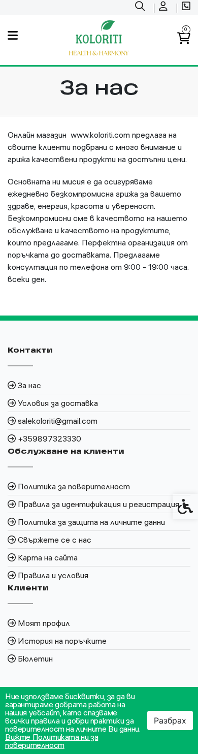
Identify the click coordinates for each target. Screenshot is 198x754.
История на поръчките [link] (62, 641)
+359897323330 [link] (49, 438)
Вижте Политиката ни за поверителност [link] (51, 741)
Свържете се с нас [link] (54, 540)
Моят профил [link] (44, 623)
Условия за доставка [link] (58, 403)
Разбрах (170, 720)
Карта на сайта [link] (48, 557)
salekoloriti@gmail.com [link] (57, 421)
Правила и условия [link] (53, 575)
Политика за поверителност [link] (74, 486)
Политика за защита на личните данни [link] (91, 522)
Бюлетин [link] (35, 658)
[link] (141, 8)
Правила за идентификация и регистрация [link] (98, 504)
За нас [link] (29, 385)
